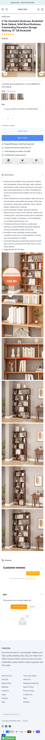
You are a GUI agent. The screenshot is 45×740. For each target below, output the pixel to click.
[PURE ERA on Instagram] (3, 726)
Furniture (5, 691)
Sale (3, 702)
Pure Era (25, 721)
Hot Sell (5, 679)
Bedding (5, 687)
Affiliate (26, 702)
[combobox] (35, 606)
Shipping (7, 560)
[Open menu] (3, 9)
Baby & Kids (6, 683)
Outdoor (5, 698)
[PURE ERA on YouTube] (10, 726)
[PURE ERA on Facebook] (6, 726)
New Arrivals (7, 676)
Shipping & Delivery (31, 683)
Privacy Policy (28, 691)
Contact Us (27, 694)
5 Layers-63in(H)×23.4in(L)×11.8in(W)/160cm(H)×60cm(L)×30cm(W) (23, 109)
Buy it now (22, 138)
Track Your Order (30, 676)
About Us (27, 679)
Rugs (4, 694)
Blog (25, 698)
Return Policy (28, 687)
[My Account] (38, 9)
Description (9, 175)
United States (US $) (10, 714)
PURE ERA (6, 17)
